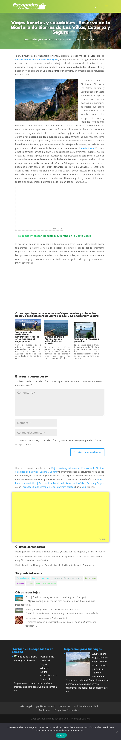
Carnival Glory (23, 578)
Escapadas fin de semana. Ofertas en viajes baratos (48, 486)
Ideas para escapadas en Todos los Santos (47, 618)
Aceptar (61, 735)
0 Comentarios (90, 39)
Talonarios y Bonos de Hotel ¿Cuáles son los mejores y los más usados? (67, 551)
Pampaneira (90, 578)
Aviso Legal (26, 706)
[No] (117, 731)
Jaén (40, 39)
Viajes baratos (72, 39)
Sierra (47, 39)
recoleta (20, 583)
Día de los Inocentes (41, 578)
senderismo (87, 148)
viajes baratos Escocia (46, 583)
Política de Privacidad (86, 706)
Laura (18, 556)
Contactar (64, 706)
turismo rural (57, 39)
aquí (83, 486)
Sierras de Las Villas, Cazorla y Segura (36, 59)
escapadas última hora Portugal (68, 578)
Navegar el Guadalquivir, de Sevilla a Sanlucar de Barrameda (63, 565)
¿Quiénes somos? (45, 706)
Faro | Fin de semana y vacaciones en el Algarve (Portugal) (56, 597)
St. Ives (30, 583)
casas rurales (30, 39)
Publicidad (58, 228)
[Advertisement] (39, 207)
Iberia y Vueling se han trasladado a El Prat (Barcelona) (53, 609)
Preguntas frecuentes (66, 710)
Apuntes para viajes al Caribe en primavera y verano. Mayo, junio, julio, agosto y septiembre (100, 665)
